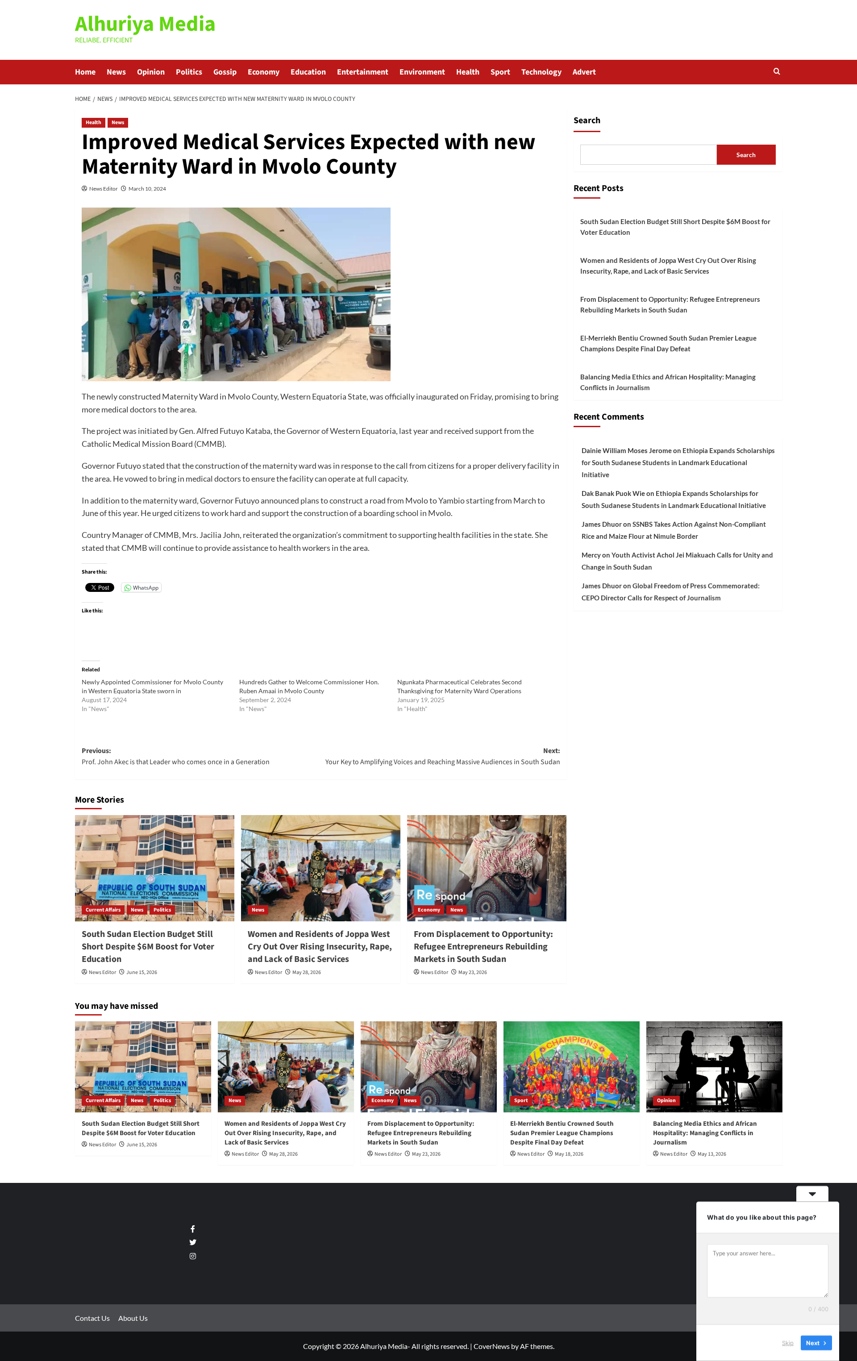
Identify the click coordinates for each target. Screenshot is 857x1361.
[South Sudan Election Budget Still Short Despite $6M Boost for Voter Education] (154, 868)
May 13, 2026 (712, 1154)
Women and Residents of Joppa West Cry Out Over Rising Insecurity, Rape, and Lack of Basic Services (320, 947)
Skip (788, 1342)
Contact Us (92, 1318)
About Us (133, 1318)
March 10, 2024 (147, 188)
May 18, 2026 (569, 1154)
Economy (263, 72)
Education (308, 72)
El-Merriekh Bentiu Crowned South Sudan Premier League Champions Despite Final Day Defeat (668, 343)
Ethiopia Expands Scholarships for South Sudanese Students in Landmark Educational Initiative (678, 462)
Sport (500, 72)
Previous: (176, 756)
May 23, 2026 (472, 972)
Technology (541, 72)
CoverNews (492, 1346)
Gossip (225, 72)
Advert (584, 72)
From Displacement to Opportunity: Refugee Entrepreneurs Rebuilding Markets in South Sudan (483, 947)
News (116, 72)
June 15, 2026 (141, 972)
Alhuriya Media (145, 24)
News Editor (103, 188)
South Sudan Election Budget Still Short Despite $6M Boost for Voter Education (148, 947)
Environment (422, 72)
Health (467, 72)
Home (85, 72)
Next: (442, 756)
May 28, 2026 (306, 972)
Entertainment (362, 72)
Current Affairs (103, 910)
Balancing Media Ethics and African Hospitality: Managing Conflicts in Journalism (668, 382)
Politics (189, 72)
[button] (776, 72)
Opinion (151, 72)
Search (587, 120)
